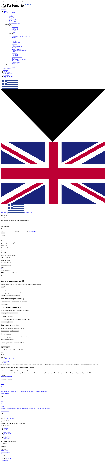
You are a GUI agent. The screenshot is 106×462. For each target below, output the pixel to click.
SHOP (2, 453)
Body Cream (15, 28)
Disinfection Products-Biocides (19, 50)
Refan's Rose (15, 63)
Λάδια (13, 32)
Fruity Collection (16, 62)
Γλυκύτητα (15, 313)
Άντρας (11, 15)
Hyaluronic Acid (16, 42)
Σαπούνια (14, 38)
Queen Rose (15, 47)
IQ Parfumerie (15, 66)
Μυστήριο (10, 313)
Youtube (10, 76)
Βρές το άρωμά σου (13, 18)
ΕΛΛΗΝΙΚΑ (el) (28, 212)
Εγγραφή (3, 222)
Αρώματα (5, 428)
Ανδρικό (8, 295)
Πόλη (8, 330)
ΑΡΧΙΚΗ (5, 11)
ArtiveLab (8, 458)
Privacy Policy (6, 436)
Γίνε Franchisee (7, 433)
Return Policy (6, 438)
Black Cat (11, 20)
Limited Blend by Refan (14, 23)
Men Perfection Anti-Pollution (19, 59)
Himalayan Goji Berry (17, 57)
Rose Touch (15, 54)
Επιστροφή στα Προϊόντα (6, 376)
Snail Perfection (15, 41)
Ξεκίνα (2, 286)
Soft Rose (14, 51)
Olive (13, 45)
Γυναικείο (3, 295)
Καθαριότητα (3, 313)
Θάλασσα (3, 330)
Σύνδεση (3, 233)
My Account (6, 75)
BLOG (5, 71)
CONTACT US (4, 450)
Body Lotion (15, 27)
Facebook (5, 76)
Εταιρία (5, 429)
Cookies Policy (6, 437)
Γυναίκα (11, 16)
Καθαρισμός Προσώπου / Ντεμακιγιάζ (21, 36)
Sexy (7, 321)
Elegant (2, 321)
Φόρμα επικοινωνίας (8, 430)
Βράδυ (6, 304)
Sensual (11, 321)
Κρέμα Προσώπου (16, 34)
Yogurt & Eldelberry (16, 49)
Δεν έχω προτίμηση (15, 295)
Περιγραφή (6, 361)
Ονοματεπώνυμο (4, 443)
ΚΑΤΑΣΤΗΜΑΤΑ (7, 73)
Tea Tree (14, 58)
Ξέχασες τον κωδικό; (32, 231)
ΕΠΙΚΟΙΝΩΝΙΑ (7, 72)
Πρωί (2, 304)
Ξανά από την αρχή (5, 347)
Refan (13, 67)
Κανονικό (7, 339)
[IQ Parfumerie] (16, 6)
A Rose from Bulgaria (17, 46)
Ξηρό (2, 339)
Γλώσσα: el (3, 9)
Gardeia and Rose (16, 60)
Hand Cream (15, 31)
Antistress (14, 44)
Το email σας (3, 446)
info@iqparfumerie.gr (9, 418)
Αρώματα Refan (13, 21)
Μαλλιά (14, 37)
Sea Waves (14, 53)
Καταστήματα (6, 432)
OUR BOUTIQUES (5, 452)
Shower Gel (15, 29)
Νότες (4, 362)
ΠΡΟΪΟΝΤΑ (6, 12)
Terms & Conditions (8, 434)
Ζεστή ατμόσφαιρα (14, 330)
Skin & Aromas (12, 19)
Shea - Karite (15, 55)
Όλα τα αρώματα (4, 268)
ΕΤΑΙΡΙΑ (5, 70)
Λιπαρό (11, 339)
